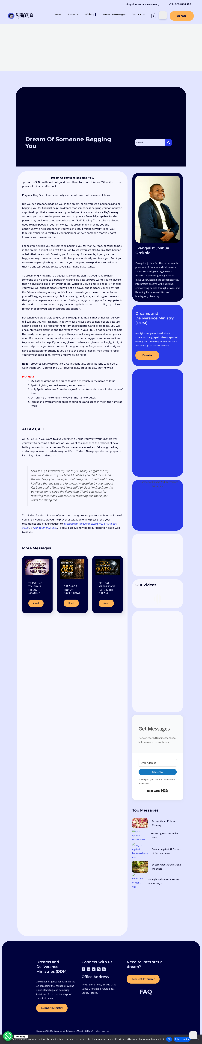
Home (57, 14)
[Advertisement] (101, 47)
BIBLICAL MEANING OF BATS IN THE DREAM (107, 588)
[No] (198, 1039)
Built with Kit (157, 791)
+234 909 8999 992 (180, 4)
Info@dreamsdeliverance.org (142, 4)
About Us (73, 14)
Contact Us (138, 14)
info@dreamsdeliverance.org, (80, 524)
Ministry (89, 14)
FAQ (145, 991)
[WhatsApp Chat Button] (8, 1036)
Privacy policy (182, 1039)
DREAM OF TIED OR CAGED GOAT (72, 590)
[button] (95, 14)
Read (36, 603)
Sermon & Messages (113, 14)
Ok (169, 1039)
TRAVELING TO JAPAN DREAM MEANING (35, 588)
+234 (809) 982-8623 (45, 528)
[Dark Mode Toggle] (163, 15)
